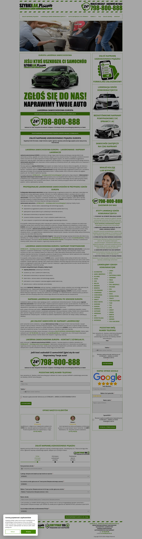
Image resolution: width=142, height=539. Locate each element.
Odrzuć (13, 531)
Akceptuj (28, 531)
